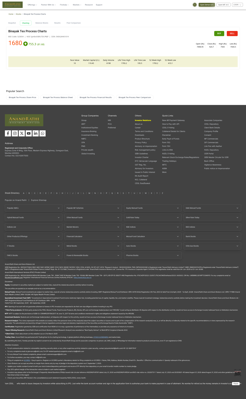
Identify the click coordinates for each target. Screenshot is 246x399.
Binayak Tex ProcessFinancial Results (96, 97)
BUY (219, 33)
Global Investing (88, 153)
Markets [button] (76, 5)
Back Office (209, 161)
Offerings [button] (31, 5)
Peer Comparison (74, 23)
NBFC (83, 139)
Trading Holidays (169, 161)
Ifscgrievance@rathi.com (14, 277)
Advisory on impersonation (146, 146)
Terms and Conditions (144, 131)
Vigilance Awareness (212, 165)
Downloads (139, 135)
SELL (232, 33)
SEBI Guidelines (141, 153)
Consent (207, 135)
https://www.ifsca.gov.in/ (82, 277)
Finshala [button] (63, 5)
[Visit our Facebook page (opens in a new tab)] (8, 133)
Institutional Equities (89, 127)
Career (138, 127)
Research (89, 5)
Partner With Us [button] (47, 5)
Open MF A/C (223, 5)
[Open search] (194, 4)
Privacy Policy (141, 142)
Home (11, 14)
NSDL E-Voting (168, 153)
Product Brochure (142, 139)
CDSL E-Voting (168, 127)
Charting (25, 23)
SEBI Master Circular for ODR (216, 157)
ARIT (83, 124)
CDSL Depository (211, 124)
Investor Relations (143, 120)
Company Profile (211, 131)
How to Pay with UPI (170, 124)
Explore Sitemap (39, 200)
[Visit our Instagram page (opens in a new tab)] (15, 133)
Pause (236, 384)
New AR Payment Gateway (173, 120)
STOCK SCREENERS (100, 337)
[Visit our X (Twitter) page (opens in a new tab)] (22, 133)
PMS (83, 146)
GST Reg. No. (140, 165)
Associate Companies (213, 120)
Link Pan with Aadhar (213, 146)
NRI (109, 120)
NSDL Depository (211, 150)
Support (99, 5)
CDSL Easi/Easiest (142, 183)
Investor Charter (141, 157)
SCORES (27, 360)
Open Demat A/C (206, 5)
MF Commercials (211, 139)
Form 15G (166, 142)
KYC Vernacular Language (146, 161)
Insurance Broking (88, 131)
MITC (164, 165)
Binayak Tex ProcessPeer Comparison (135, 97)
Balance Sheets (41, 23)
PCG (110, 124)
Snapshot (12, 23)
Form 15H (166, 146)
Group (83, 120)
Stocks (18, 14)
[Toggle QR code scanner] (237, 373)
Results (57, 23)
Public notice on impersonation (217, 168)
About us (138, 124)
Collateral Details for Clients (173, 131)
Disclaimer (166, 135)
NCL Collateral (141, 179)
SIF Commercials (211, 142)
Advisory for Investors (144, 168)
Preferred (112, 127)
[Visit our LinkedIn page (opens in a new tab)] (36, 133)
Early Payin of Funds (170, 139)
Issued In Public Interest (145, 172)
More (164, 172)
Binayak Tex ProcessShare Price (22, 97)
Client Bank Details (212, 127)
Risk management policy (145, 150)
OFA (83, 142)
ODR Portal (208, 153)
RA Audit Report (141, 176)
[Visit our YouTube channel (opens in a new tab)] (29, 133)
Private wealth (87, 150)
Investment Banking (89, 135)
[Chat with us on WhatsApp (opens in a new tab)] (42, 133)
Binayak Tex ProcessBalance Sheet (58, 97)
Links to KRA (167, 150)
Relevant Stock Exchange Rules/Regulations (180, 157)
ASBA (164, 168)
